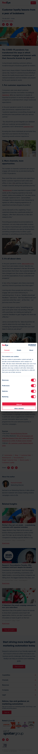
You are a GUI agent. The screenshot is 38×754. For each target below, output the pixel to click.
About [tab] (31, 350)
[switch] (33, 385)
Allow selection (19, 408)
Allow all (19, 404)
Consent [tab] (6, 350)
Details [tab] (19, 350)
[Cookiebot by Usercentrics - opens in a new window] (28, 345)
